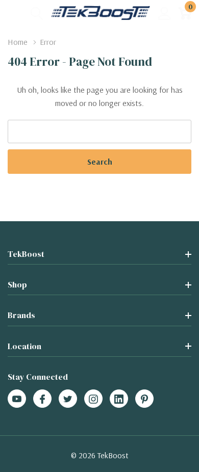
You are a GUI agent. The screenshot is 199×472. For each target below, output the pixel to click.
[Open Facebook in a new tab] (42, 399)
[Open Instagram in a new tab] (93, 399)
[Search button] (37, 13)
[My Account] (164, 13)
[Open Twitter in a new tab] (68, 399)
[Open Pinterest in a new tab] (144, 399)
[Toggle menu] (15, 12)
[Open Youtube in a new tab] (17, 399)
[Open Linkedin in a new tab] (119, 399)
